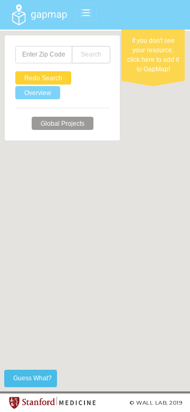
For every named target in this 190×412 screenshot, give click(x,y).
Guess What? (32, 378)
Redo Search (43, 78)
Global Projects (62, 123)
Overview (37, 93)
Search (91, 54)
